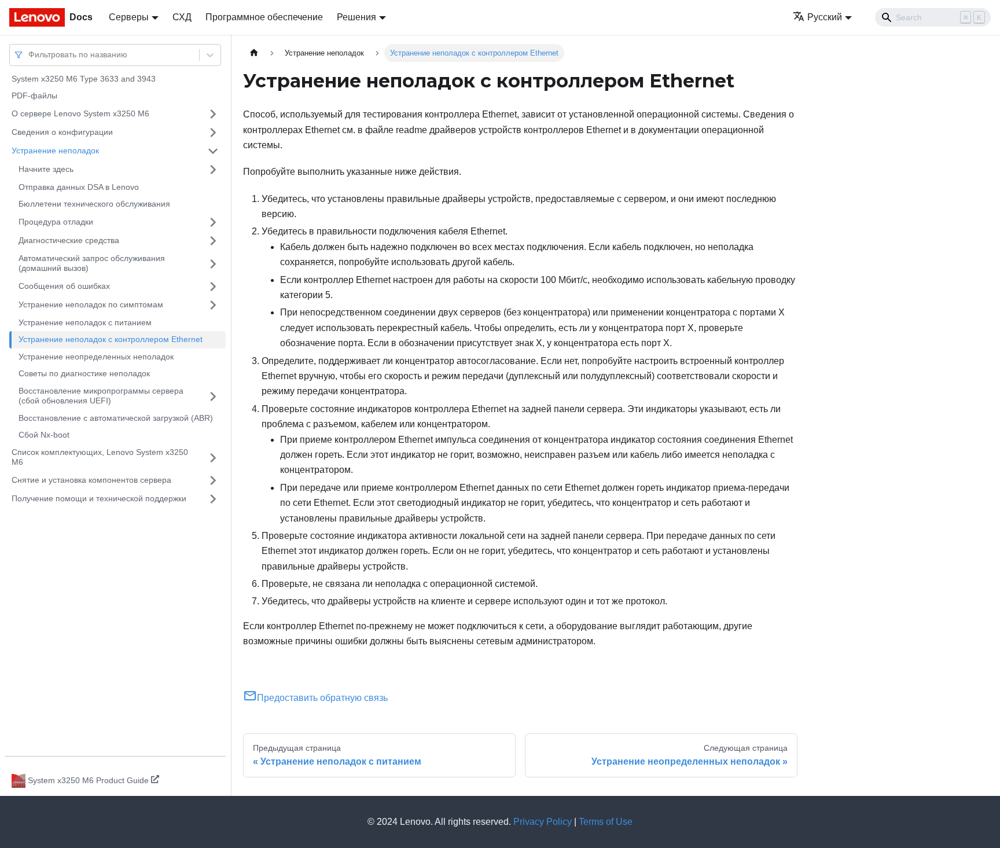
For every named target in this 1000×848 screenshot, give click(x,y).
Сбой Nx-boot (44, 435)
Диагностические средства (69, 240)
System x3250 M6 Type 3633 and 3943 (84, 78)
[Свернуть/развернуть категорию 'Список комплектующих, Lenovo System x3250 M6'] (213, 457)
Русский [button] (824, 17)
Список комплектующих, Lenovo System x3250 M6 (100, 457)
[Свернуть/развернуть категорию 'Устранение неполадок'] (213, 151)
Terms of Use (606, 822)
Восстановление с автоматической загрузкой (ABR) (116, 418)
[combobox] (29, 54)
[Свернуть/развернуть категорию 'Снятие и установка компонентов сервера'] (213, 480)
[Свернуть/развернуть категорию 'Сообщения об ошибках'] (213, 286)
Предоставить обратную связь (322, 698)
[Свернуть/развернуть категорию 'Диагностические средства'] (213, 241)
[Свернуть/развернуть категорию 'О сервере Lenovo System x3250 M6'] (213, 114)
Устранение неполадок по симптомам (91, 304)
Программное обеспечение (264, 17)
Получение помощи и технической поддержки (99, 498)
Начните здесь (46, 169)
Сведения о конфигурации (62, 132)
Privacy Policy (542, 822)
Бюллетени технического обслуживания (94, 204)
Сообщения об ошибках (64, 286)
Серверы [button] (129, 17)
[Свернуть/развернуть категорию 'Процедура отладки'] (213, 222)
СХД (182, 17)
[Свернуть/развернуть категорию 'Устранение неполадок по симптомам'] (213, 305)
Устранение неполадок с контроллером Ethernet (111, 339)
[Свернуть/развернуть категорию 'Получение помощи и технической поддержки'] (213, 499)
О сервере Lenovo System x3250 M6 (80, 113)
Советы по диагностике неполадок (84, 374)
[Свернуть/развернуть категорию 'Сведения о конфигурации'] (213, 132)
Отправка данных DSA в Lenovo (79, 187)
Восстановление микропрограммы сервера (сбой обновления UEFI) (101, 396)
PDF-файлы (34, 96)
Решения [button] (356, 17)
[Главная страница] (254, 53)
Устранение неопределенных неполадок (96, 356)
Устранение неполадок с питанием (85, 322)
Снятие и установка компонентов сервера (91, 479)
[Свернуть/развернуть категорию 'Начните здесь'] (213, 169)
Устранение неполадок (55, 150)
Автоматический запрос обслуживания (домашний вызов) (92, 263)
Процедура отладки (56, 221)
